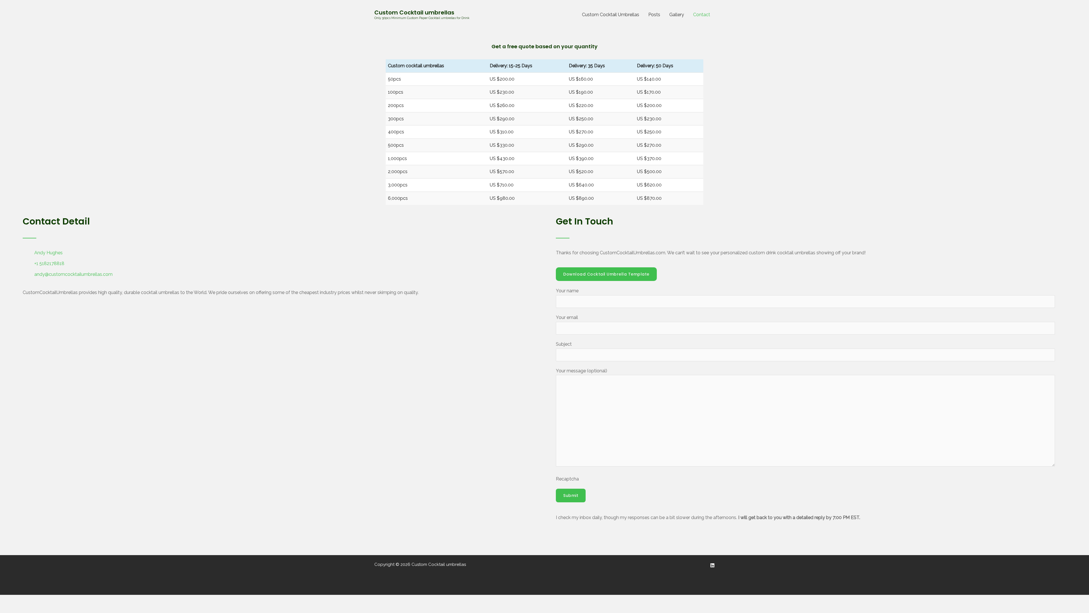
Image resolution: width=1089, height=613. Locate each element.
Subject (564, 344)
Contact (701, 14)
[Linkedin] (712, 565)
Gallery (676, 14)
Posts (654, 14)
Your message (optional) (581, 370)
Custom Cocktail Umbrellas (610, 14)
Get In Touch (584, 221)
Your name (567, 290)
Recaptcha (567, 479)
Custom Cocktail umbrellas (414, 12)
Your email (567, 317)
